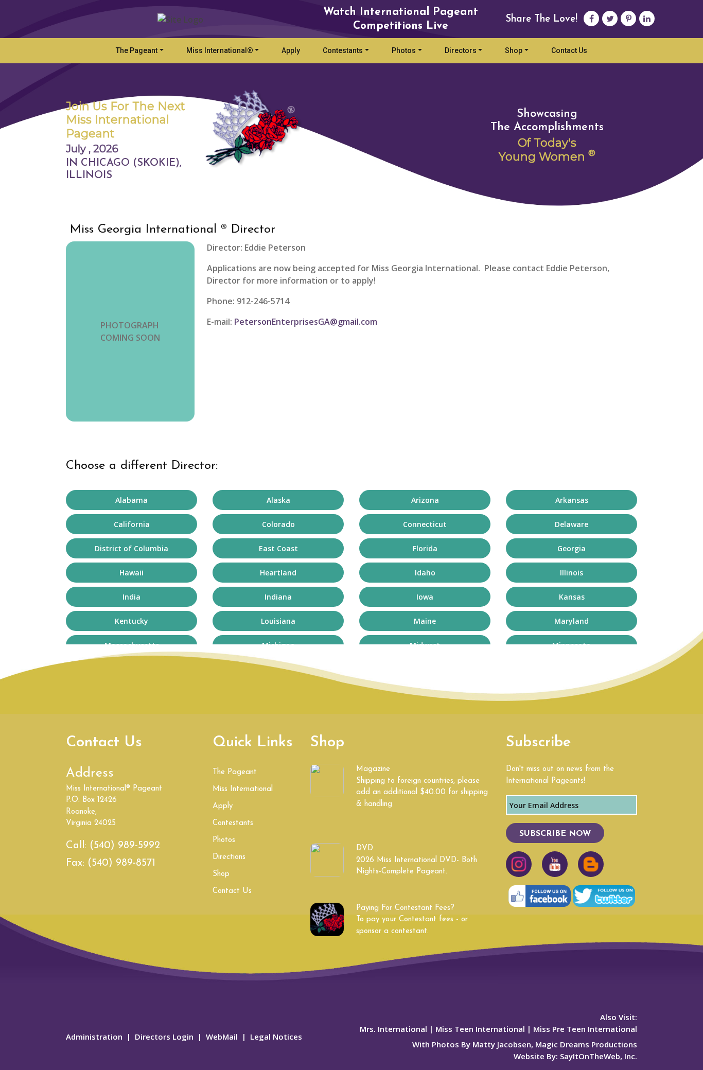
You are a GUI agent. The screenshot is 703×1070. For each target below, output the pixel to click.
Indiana (278, 597)
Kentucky (131, 621)
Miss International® (219, 50)
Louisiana (278, 621)
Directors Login (164, 1036)
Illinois (571, 572)
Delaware (571, 524)
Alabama (131, 500)
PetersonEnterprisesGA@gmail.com (305, 321)
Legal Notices (276, 1036)
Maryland (571, 621)
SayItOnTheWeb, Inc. (598, 1056)
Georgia (571, 548)
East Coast (278, 548)
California (132, 524)
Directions (229, 857)
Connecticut (425, 524)
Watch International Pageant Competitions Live (400, 19)
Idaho (425, 572)
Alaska (278, 500)
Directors (461, 50)
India (131, 597)
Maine (425, 621)
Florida (425, 548)
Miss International (243, 789)
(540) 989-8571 (121, 863)
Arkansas (571, 500)
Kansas (572, 597)
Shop (513, 50)
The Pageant (136, 50)
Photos (404, 50)
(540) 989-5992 (125, 845)
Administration (94, 1036)
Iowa (424, 597)
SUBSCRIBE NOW (555, 834)
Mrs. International (393, 1029)
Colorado (278, 524)
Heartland (278, 572)
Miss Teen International (480, 1029)
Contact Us (569, 50)
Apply (291, 50)
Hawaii (131, 572)
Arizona (425, 500)
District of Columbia (131, 548)
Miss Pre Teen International (584, 1029)
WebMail (222, 1036)
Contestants (343, 50)
